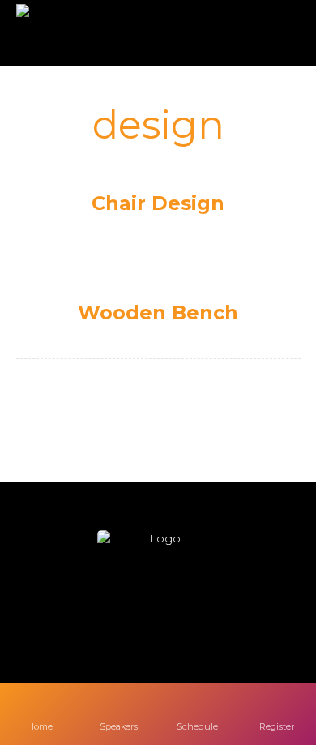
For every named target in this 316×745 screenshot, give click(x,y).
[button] (109, 612)
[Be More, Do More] (63, 33)
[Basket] (273, 33)
